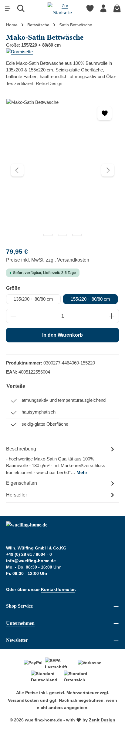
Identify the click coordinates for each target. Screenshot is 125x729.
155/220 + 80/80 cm (90, 299)
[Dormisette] (62, 51)
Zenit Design (102, 719)
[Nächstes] (107, 170)
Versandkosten (23, 700)
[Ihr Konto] (103, 8)
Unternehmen (20, 623)
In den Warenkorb (62, 335)
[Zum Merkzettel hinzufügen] (104, 113)
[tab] (61, 460)
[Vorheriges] (17, 170)
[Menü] (8, 8)
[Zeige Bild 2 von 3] (62, 235)
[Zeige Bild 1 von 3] (48, 235)
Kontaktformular (58, 589)
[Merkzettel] (90, 8)
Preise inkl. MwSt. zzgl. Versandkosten (47, 259)
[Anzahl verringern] (13, 316)
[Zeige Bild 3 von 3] (77, 235)
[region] (62, 170)
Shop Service (19, 606)
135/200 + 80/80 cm (33, 299)
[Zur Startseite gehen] (63, 8)
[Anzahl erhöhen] (112, 316)
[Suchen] (21, 8)
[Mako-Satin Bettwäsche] (62, 170)
